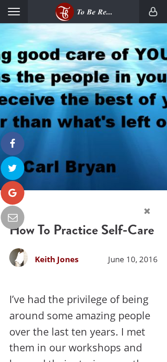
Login (153, 11)
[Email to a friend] (13, 217)
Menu (14, 11)
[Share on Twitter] (13, 168)
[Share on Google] (13, 193)
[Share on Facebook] (13, 143)
